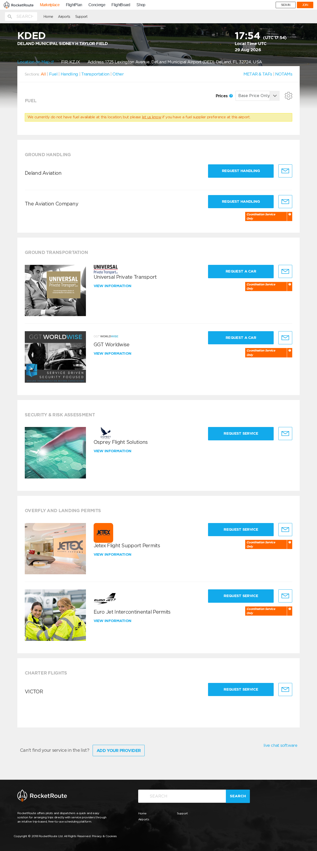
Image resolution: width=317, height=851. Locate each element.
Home (48, 17)
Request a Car (241, 271)
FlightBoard (120, 5)
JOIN (305, 5)
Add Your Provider (119, 750)
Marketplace (49, 5)
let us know (151, 117)
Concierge (96, 5)
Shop (140, 5)
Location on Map (34, 61)
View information (113, 286)
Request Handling (241, 171)
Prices (222, 95)
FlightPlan (74, 5)
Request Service (241, 433)
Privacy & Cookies (104, 836)
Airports (64, 17)
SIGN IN (286, 5)
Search (238, 796)
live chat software (280, 745)
